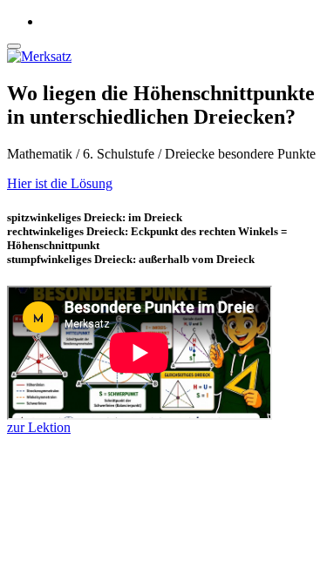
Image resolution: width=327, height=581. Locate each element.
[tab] (163, 184)
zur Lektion (39, 427)
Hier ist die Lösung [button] (59, 183)
